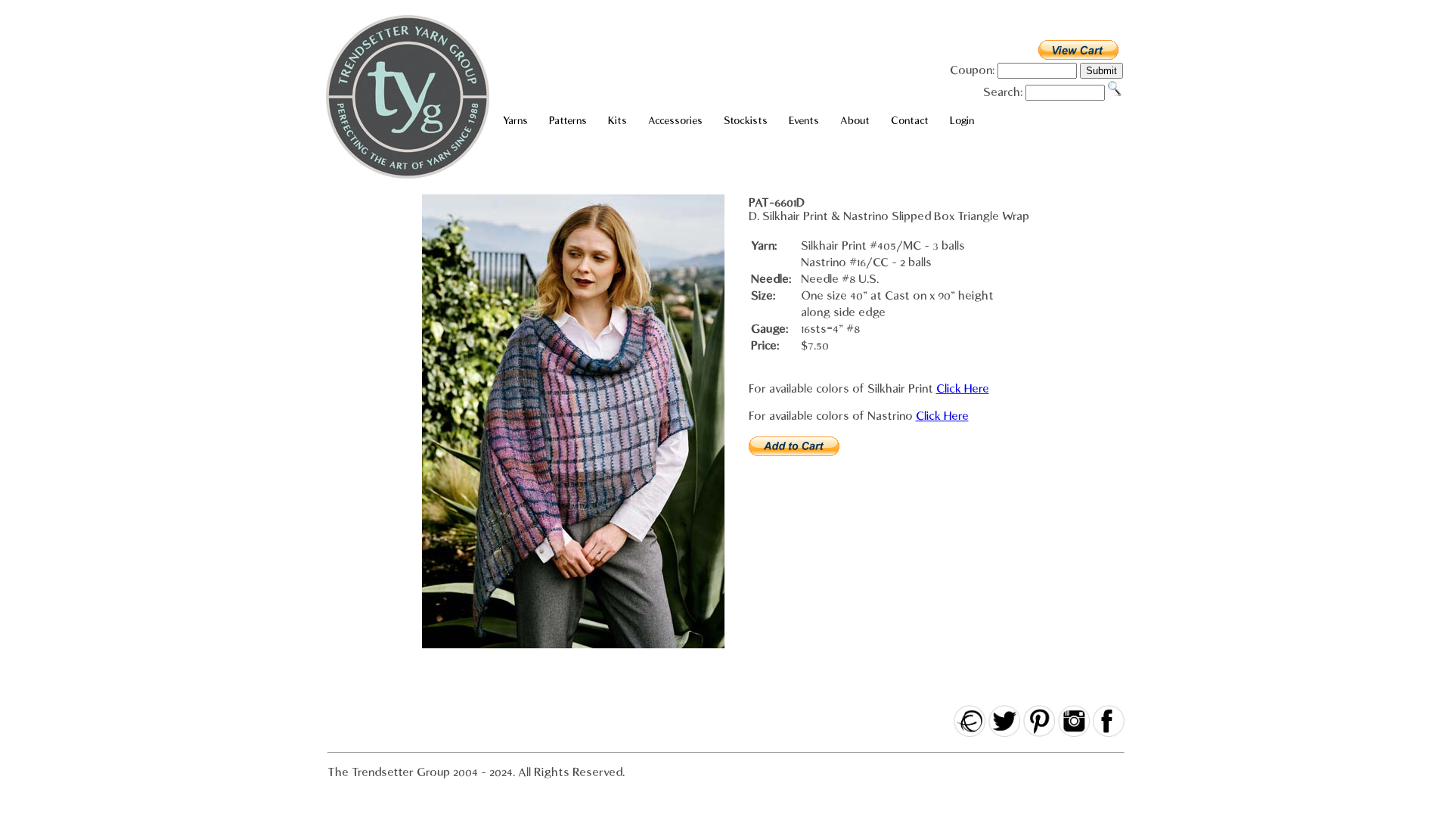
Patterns (568, 120)
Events (804, 120)
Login (962, 120)
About (855, 120)
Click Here (962, 389)
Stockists (746, 120)
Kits (617, 120)
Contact (910, 120)
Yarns (515, 120)
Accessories (675, 120)
